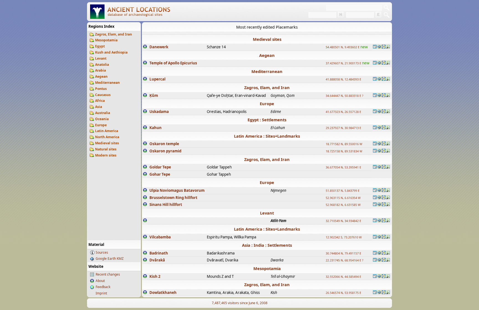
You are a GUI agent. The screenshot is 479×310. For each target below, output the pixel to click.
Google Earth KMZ (110, 258)
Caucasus (103, 94)
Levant (100, 58)
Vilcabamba (160, 237)
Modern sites (105, 155)
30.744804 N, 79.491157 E (343, 253)
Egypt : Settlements (267, 119)
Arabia (100, 70)
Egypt (100, 46)
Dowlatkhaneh (163, 292)
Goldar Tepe (160, 167)
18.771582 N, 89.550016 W (344, 144)
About (100, 280)
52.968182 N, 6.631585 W (343, 205)
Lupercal (157, 79)
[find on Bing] (383, 47)
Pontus (101, 88)
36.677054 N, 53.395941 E (343, 167)
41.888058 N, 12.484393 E (343, 79)
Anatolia (102, 64)
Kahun (155, 127)
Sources (102, 252)
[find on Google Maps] (379, 47)
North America (107, 137)
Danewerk (158, 46)
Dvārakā (157, 260)
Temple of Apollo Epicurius (173, 63)
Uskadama (159, 111)
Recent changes (108, 274)
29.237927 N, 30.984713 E (343, 128)
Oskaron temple (164, 143)
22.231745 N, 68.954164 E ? (344, 260)
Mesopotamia (106, 40)
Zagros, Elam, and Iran (113, 34)
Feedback (103, 286)
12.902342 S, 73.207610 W (344, 237)
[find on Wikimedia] (375, 47)
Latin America (106, 130)
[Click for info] (145, 47)
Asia (98, 106)
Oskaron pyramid (165, 150)
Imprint (101, 293)
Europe (101, 125)
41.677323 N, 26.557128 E (343, 112)
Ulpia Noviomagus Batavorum (177, 190)
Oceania (102, 119)
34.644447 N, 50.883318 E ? (344, 96)
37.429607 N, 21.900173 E (343, 63)
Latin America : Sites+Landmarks (267, 136)
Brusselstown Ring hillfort (173, 197)
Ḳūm (153, 95)
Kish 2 (154, 276)
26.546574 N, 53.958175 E (343, 293)
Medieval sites (107, 143)
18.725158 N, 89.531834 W (344, 151)
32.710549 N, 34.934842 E (343, 221)
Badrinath (158, 253)
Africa (100, 100)
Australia (102, 112)
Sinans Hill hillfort (165, 204)
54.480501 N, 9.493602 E (343, 47)
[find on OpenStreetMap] (388, 47)
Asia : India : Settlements (267, 245)
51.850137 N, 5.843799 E (343, 191)
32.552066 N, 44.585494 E (343, 277)
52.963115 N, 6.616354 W (343, 198)
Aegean (101, 76)
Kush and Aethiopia (111, 52)
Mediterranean (107, 82)
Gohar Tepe (159, 174)
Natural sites (105, 149)
